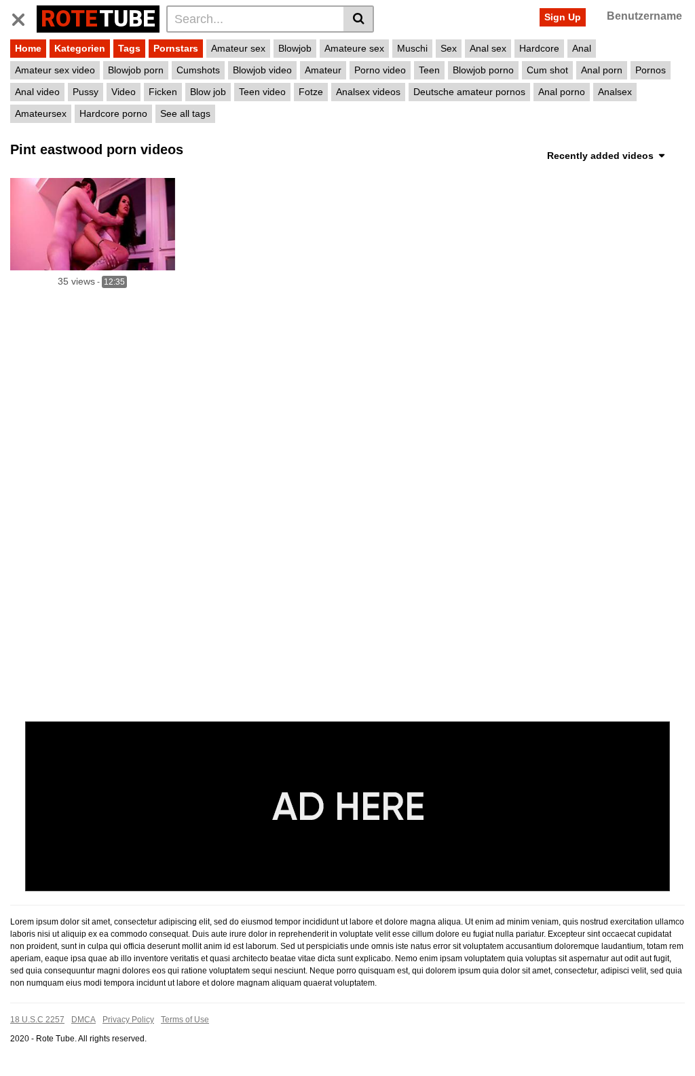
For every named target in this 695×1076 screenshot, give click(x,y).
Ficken (163, 91)
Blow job (208, 91)
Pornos (650, 70)
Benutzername (644, 16)
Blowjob (295, 48)
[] (358, 19)
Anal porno (561, 91)
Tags (129, 48)
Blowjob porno (483, 70)
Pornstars (175, 48)
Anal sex (488, 48)
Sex (448, 48)
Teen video (262, 91)
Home (28, 48)
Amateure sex (354, 48)
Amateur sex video (55, 70)
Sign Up (562, 17)
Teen (429, 70)
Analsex (615, 91)
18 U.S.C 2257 (37, 1019)
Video (123, 91)
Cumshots (198, 70)
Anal (581, 48)
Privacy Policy (128, 1019)
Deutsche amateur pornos (469, 91)
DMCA (83, 1019)
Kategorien (79, 48)
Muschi (412, 48)
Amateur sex (238, 48)
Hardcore (539, 48)
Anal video (37, 91)
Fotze (311, 91)
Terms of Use (185, 1019)
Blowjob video (262, 70)
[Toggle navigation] (23, 17)
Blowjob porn (136, 70)
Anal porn (601, 70)
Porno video (380, 70)
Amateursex (41, 113)
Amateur (323, 70)
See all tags (185, 113)
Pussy (85, 91)
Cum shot (547, 70)
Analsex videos (368, 91)
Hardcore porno (113, 113)
